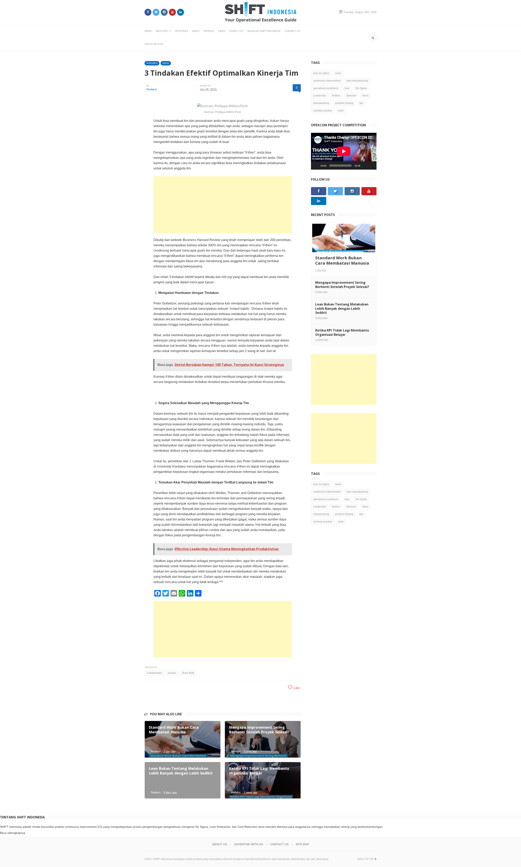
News (148, 31)
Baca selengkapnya (12, 832)
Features (181, 31)
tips (361, 103)
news (338, 73)
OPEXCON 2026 (153, 44)
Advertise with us (248, 844)
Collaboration (154, 673)
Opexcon (351, 95)
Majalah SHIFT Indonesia (263, 31)
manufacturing (321, 103)
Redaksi (152, 89)
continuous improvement (326, 80)
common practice (322, 110)
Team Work (188, 673)
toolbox (336, 95)
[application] (344, 151)
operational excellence (325, 88)
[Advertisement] (222, 204)
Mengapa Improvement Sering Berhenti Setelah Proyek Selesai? (342, 284)
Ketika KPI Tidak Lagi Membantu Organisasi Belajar (342, 332)
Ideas (195, 31)
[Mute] (365, 166)
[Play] (316, 166)
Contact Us (292, 31)
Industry (162, 31)
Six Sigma (361, 88)
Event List (236, 31)
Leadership (319, 95)
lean (347, 88)
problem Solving (344, 103)
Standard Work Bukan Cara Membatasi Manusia (342, 260)
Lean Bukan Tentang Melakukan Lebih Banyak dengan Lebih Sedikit (341, 308)
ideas (365, 95)
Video (221, 31)
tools (341, 110)
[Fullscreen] (371, 166)
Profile (209, 31)
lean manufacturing (357, 80)
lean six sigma (321, 73)
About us (219, 844)
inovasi (172, 673)
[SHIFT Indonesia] (260, 12)
